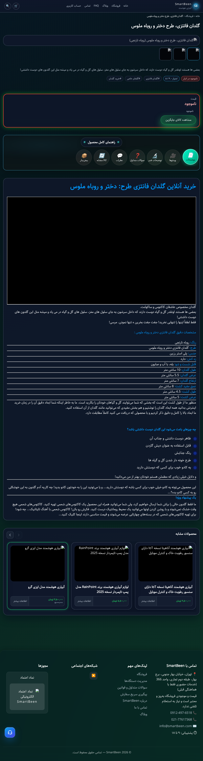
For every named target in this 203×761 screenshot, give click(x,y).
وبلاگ (105, 6)
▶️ (94, 675)
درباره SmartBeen (135, 700)
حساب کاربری (73, 6)
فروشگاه (116, 6)
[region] (101, 576)
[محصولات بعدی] (10, 535)
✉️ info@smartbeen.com (178, 726)
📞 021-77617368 (184, 719)
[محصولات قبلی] (18, 535)
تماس (87, 6)
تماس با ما (140, 707)
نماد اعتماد (27, 677)
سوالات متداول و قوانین (132, 687)
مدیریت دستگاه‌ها (135, 681)
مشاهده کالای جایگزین (178, 119)
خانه (126, 6)
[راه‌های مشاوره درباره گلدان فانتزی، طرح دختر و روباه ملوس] (10, 732)
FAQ (96, 6)
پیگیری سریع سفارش (133, 694)
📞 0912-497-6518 (183, 713)
